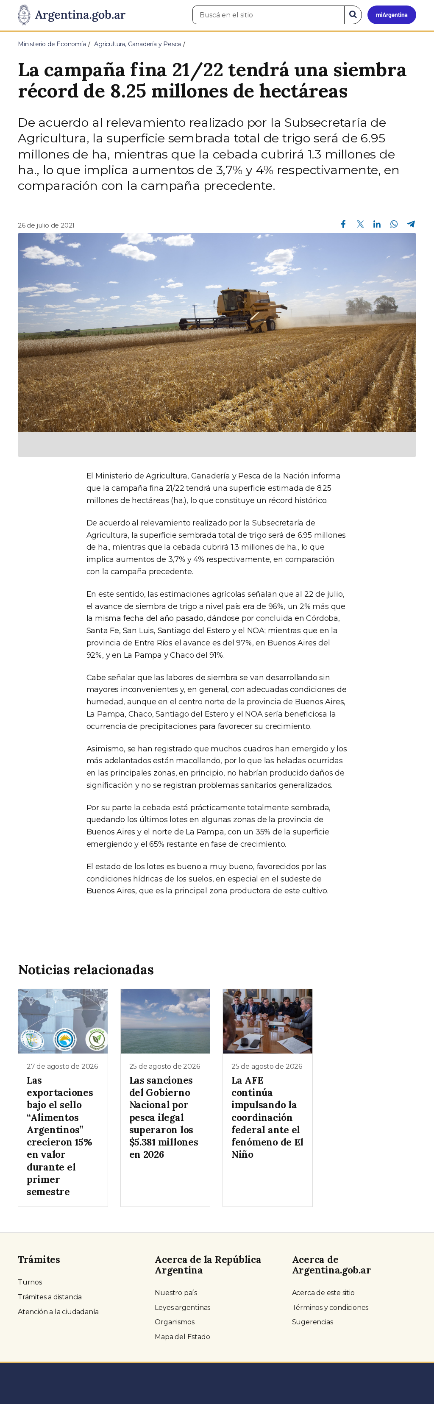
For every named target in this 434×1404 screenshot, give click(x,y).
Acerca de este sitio (323, 1293)
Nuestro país (176, 1293)
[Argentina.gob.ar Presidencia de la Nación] (71, 15)
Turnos (30, 1282)
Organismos (174, 1322)
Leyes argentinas (182, 1308)
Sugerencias (312, 1322)
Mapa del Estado (182, 1337)
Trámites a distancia (50, 1297)
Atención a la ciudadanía (58, 1312)
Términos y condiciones (330, 1308)
